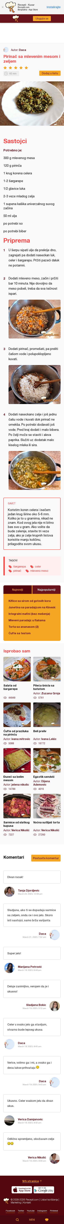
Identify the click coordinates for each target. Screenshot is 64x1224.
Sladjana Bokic (36, 1004)
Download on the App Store (22, 1189)
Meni (32, 1219)
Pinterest (54, 1211)
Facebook (10, 1211)
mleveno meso (39, 570)
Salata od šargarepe (17, 678)
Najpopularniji (46, 589)
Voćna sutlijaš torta (47, 815)
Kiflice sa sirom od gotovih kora (30, 600)
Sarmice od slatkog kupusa (17, 815)
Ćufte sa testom (20, 633)
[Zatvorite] (3, 7)
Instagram (42, 1211)
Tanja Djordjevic (28, 890)
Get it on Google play (44, 1189)
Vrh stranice (30, 1181)
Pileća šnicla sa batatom (47, 678)
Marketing (16, 1202)
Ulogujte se (41, 18)
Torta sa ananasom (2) (24, 626)
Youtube (30, 1211)
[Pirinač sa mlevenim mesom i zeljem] (35, 319)
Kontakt (27, 1202)
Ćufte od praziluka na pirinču (17, 723)
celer (38, 566)
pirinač (17, 570)
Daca (22, 49)
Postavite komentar (46, 858)
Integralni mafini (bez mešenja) (29, 613)
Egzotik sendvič (47, 769)
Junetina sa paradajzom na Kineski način (32, 607)
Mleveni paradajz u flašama (27, 620)
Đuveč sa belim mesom (17, 769)
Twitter (21, 1211)
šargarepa (19, 566)
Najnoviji (17, 589)
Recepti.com (6, 1201)
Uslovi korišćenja (49, 1199)
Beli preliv (47, 723)
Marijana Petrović (30, 966)
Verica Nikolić (37, 1157)
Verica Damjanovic (30, 1119)
